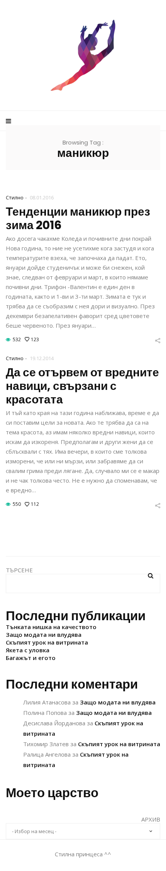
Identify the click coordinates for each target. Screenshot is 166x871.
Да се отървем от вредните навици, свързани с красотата (82, 386)
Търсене (19, 570)
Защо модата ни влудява (43, 634)
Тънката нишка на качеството (51, 627)
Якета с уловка (27, 650)
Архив (150, 819)
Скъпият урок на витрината (47, 642)
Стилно (15, 197)
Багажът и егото (31, 658)
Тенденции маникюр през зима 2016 (78, 218)
